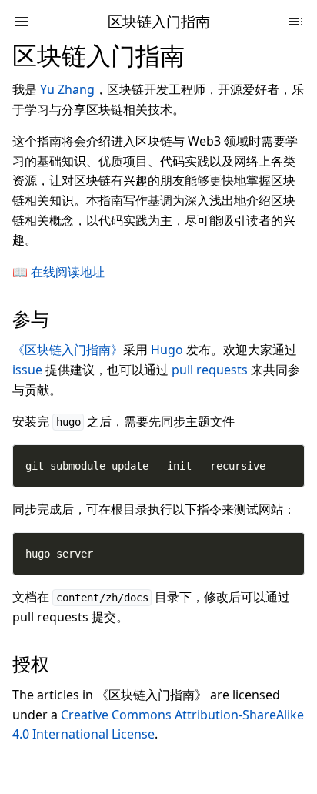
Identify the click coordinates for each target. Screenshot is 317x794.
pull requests (210, 369)
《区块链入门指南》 (67, 349)
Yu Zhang (67, 89)
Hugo (167, 349)
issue (27, 369)
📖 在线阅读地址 (58, 271)
